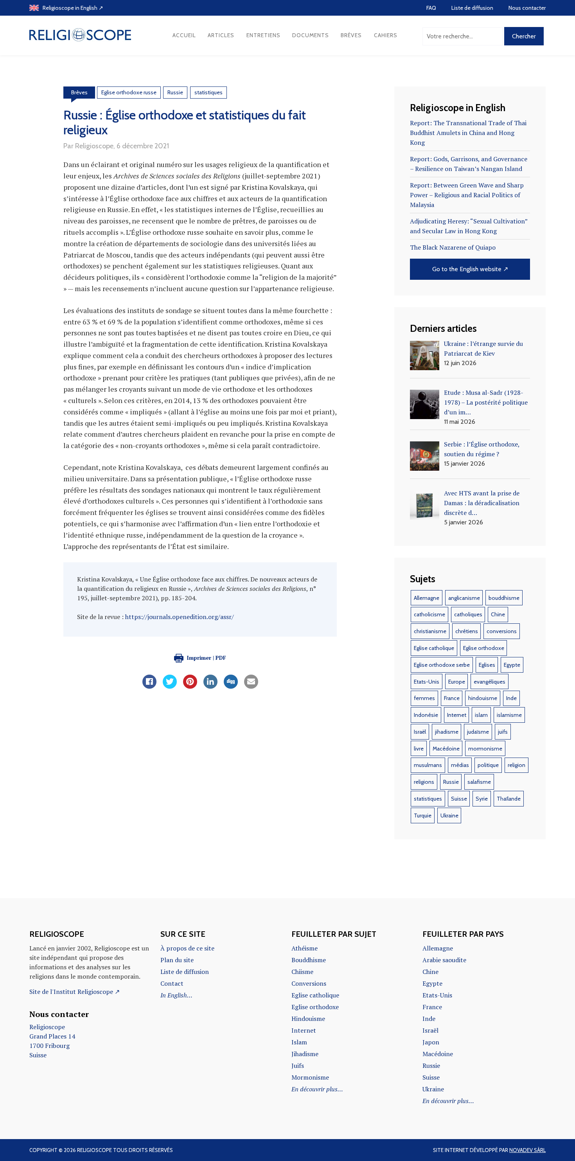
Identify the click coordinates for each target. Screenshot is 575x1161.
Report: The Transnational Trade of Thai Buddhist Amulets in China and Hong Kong (468, 133)
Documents (310, 35)
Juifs (297, 1065)
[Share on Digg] (231, 686)
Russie (175, 92)
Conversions (308, 983)
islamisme (509, 714)
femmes (424, 698)
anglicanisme (464, 597)
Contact (171, 983)
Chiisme (302, 971)
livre (419, 748)
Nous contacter (527, 7)
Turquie (422, 815)
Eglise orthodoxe (483, 648)
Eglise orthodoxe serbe (442, 664)
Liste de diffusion (472, 7)
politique (488, 765)
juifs (503, 731)
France (452, 698)
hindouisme (482, 698)
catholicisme (429, 614)
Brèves (351, 35)
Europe (456, 681)
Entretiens (263, 35)
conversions (502, 631)
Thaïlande (509, 798)
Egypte (512, 664)
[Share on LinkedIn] (210, 686)
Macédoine (446, 748)
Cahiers (385, 35)
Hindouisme (308, 1018)
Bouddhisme (308, 960)
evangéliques (489, 681)
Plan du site (177, 960)
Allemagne (426, 597)
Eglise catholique (434, 648)
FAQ (431, 7)
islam (481, 714)
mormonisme (485, 748)
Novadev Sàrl (527, 1150)
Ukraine (449, 815)
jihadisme (446, 731)
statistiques (208, 92)
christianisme (430, 631)
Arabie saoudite (444, 960)
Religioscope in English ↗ (73, 7)
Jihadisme (304, 1053)
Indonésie (426, 714)
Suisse (459, 798)
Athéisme (304, 948)
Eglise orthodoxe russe (128, 92)
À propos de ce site (187, 948)
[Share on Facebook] (149, 686)
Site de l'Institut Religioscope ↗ (74, 991)
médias (460, 765)
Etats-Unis (426, 681)
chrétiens (466, 631)
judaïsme (478, 731)
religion (516, 765)
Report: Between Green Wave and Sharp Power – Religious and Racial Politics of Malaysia (467, 195)
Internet (456, 714)
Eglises (487, 664)
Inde (511, 698)
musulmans (428, 765)
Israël (420, 731)
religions (424, 781)
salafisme (479, 781)
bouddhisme (504, 597)
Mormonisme (310, 1077)
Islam (299, 1042)
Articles (221, 35)
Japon (430, 1042)
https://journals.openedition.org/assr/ (179, 616)
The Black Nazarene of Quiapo (453, 247)
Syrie (482, 798)
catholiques (468, 614)
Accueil (184, 35)
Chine (498, 614)
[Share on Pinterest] (190, 686)
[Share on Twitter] (170, 686)
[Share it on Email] (251, 686)
